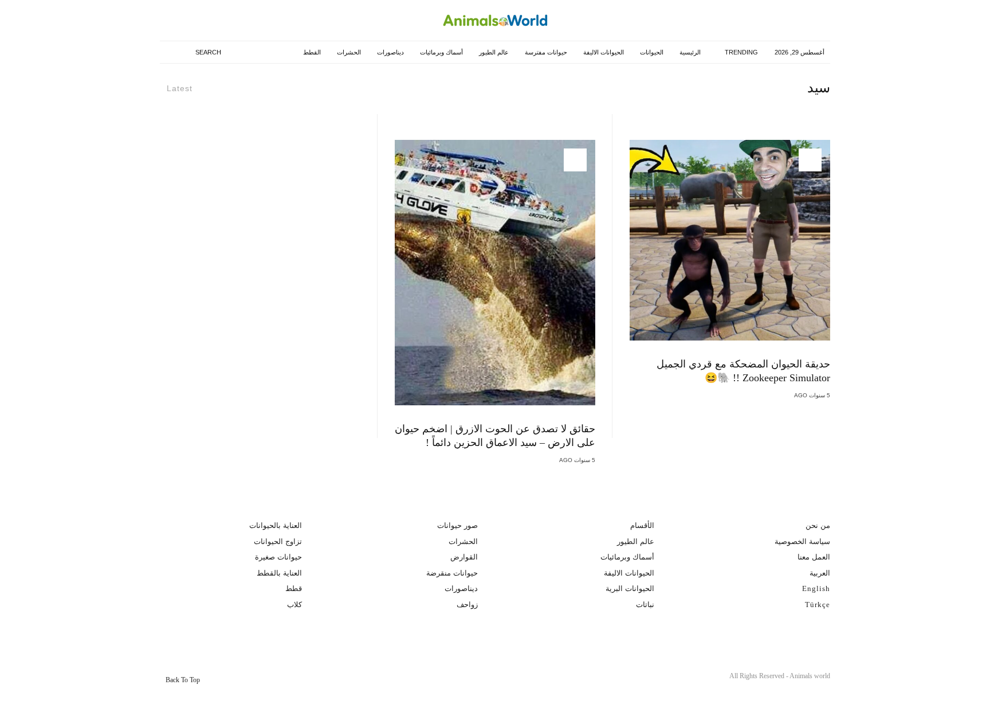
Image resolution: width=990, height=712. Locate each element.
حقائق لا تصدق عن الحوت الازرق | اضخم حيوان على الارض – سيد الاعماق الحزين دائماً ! (495, 435)
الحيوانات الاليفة (602, 52)
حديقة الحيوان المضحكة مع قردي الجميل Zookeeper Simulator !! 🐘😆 (743, 371)
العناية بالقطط (279, 573)
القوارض (464, 557)
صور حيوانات (457, 525)
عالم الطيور (493, 52)
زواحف (467, 604)
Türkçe (817, 604)
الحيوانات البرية (630, 588)
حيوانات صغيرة (278, 557)
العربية (820, 573)
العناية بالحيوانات (275, 525)
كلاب (294, 604)
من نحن (818, 525)
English (816, 588)
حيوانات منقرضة (452, 573)
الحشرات (348, 52)
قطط (293, 588)
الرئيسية (689, 52)
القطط (311, 52)
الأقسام (642, 525)
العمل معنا (814, 557)
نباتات (645, 604)
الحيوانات (650, 52)
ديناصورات (389, 52)
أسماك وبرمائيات (440, 52)
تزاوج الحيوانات (278, 541)
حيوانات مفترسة (545, 52)
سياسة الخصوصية (802, 541)
